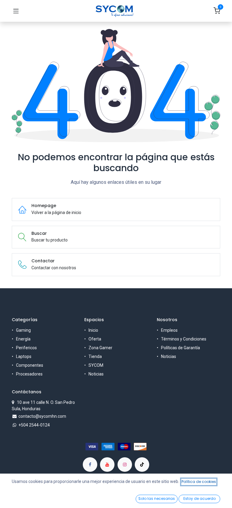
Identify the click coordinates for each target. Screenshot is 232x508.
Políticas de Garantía (180, 347)
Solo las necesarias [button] (156, 498)
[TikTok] (142, 464)
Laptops (23, 356)
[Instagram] (125, 464)
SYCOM (96, 365)
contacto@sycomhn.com (42, 416)
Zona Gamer (100, 347)
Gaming (23, 330)
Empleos (169, 330)
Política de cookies (199, 481)
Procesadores (29, 374)
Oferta (95, 339)
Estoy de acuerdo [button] (199, 498)
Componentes (29, 365)
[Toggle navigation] (16, 11)
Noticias (96, 374)
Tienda (95, 356)
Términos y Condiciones (183, 339)
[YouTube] (107, 464)
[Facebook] (90, 464)
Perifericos (26, 347)
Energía (23, 339)
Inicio (93, 330)
